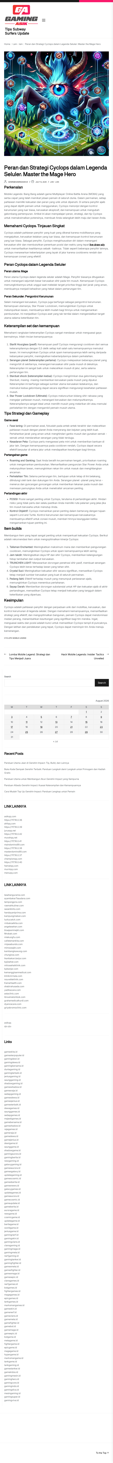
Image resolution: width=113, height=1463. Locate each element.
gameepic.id (10, 1333)
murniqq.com (11, 869)
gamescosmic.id (12, 1178)
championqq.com (13, 858)
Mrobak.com (10, 933)
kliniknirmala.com (13, 976)
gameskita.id (10, 1051)
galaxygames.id (12, 1189)
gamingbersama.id (13, 1065)
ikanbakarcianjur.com (15, 958)
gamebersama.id (12, 1122)
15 (86, 722)
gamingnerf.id (11, 1234)
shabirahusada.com (14, 986)
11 (26, 722)
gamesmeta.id (11, 1266)
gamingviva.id (11, 1400)
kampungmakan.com (15, 916)
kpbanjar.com (11, 968)
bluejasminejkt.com (14, 930)
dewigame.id (11, 1143)
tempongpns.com (13, 902)
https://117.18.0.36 (13, 820)
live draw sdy (97, 244)
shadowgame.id (12, 1150)
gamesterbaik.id (12, 1104)
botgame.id (10, 1336)
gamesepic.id (11, 1277)
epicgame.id (10, 1347)
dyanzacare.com (12, 1004)
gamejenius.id (11, 1139)
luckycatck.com (12, 919)
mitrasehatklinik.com (14, 965)
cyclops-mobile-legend (15, 638)
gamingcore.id (11, 1382)
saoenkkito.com (12, 909)
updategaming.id (13, 1175)
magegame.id (11, 1351)
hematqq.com (11, 865)
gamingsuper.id (12, 1396)
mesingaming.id (12, 1393)
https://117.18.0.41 (12, 841)
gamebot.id (10, 1326)
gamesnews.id (11, 1185)
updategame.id (12, 1220)
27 (56, 732)
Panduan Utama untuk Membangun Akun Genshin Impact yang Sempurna (41, 779)
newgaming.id (11, 1160)
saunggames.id (12, 1111)
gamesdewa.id (11, 1097)
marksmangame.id (13, 1358)
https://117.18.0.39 (13, 827)
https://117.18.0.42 (13, 834)
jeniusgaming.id (12, 1076)
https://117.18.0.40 (13, 862)
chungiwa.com (11, 954)
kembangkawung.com (15, 951)
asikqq (7, 1022)
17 (12, 727)
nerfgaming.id (11, 1255)
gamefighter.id (11, 1322)
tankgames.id (11, 1301)
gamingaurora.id (12, 1153)
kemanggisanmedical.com (17, 972)
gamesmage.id (11, 1273)
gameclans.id (11, 1315)
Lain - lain (54, 182)
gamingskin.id (11, 1238)
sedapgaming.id (12, 1094)
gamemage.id (11, 1329)
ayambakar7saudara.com (17, 898)
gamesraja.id (11, 1090)
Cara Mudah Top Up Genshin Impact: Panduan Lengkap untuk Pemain (39, 791)
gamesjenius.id (12, 1101)
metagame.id (11, 1340)
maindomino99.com (14, 844)
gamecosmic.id (12, 1199)
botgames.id (10, 1287)
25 (26, 732)
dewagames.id (11, 1108)
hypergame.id (11, 1354)
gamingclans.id (12, 1241)
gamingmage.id (12, 1248)
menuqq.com (11, 872)
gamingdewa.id (12, 1062)
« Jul (55, 741)
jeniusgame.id (11, 1231)
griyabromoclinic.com (15, 1007)
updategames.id (12, 1192)
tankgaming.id (11, 1365)
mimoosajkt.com (12, 947)
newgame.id (10, 1213)
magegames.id (11, 1294)
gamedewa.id (11, 1136)
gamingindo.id (11, 1386)
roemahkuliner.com (14, 905)
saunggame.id (11, 1146)
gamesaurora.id (12, 1168)
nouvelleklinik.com (13, 979)
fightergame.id (11, 1344)
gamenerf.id (10, 1312)
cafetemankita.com (14, 940)
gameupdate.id (12, 1203)
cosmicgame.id (12, 1217)
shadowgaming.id (13, 1083)
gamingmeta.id (12, 1252)
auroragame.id (11, 1210)
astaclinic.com (11, 993)
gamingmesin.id (12, 1375)
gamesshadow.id (12, 1087)
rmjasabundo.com (13, 944)
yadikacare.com (12, 990)
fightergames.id (12, 1291)
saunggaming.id (12, 1080)
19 (41, 727)
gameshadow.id (12, 1125)
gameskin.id (10, 1308)
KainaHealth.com (13, 983)
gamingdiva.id (11, 1389)
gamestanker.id (12, 1368)
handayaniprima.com (15, 912)
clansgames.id (11, 1280)
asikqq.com (10, 816)
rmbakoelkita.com (13, 923)
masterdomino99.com (15, 851)
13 (56, 722)
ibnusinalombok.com (14, 997)
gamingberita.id (12, 1157)
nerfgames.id (11, 1284)
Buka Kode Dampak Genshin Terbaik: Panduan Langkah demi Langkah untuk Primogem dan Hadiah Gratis (54, 771)
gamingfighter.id (12, 1263)
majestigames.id (12, 1118)
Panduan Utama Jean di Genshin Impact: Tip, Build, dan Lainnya (36, 762)
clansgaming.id (12, 1245)
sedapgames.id (12, 1115)
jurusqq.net (10, 830)
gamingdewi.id (11, 1058)
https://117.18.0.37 (13, 855)
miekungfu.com (12, 937)
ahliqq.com (10, 823)
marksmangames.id (14, 1305)
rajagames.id (11, 1129)
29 (86, 732)
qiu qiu (7, 1026)
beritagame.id (11, 1224)
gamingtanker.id (12, 1259)
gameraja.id (10, 1132)
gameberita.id (11, 1206)
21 (71, 727)
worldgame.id (11, 1227)
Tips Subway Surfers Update (17, 31)
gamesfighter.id (12, 1270)
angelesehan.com (13, 926)
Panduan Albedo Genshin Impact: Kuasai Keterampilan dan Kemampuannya (42, 785)
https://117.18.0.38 (13, 848)
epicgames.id (11, 1298)
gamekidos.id (11, 1372)
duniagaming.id (12, 1069)
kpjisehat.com (11, 961)
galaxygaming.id (12, 1164)
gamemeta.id (11, 1319)
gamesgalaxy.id (12, 1171)
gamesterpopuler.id (14, 1055)
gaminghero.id (11, 1379)
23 (101, 727)
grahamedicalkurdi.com (16, 1000)
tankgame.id (10, 1361)
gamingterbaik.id (13, 1073)
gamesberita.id (12, 1182)
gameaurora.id (11, 1196)
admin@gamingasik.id (18, 182)
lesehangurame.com (14, 895)
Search (7, 676)
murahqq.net (10, 837)
